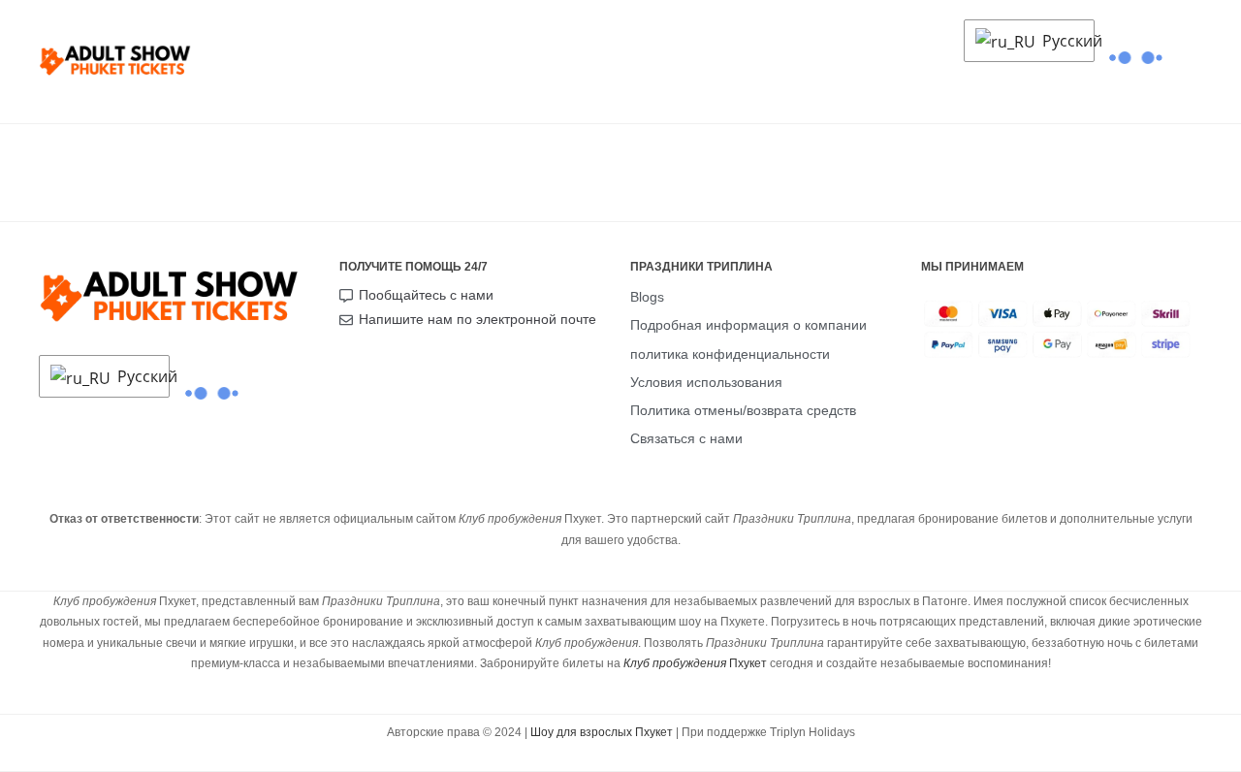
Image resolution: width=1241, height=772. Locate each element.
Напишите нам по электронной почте (477, 319)
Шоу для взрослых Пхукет (601, 732)
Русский (1063, 40)
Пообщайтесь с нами (426, 295)
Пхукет (695, 663)
